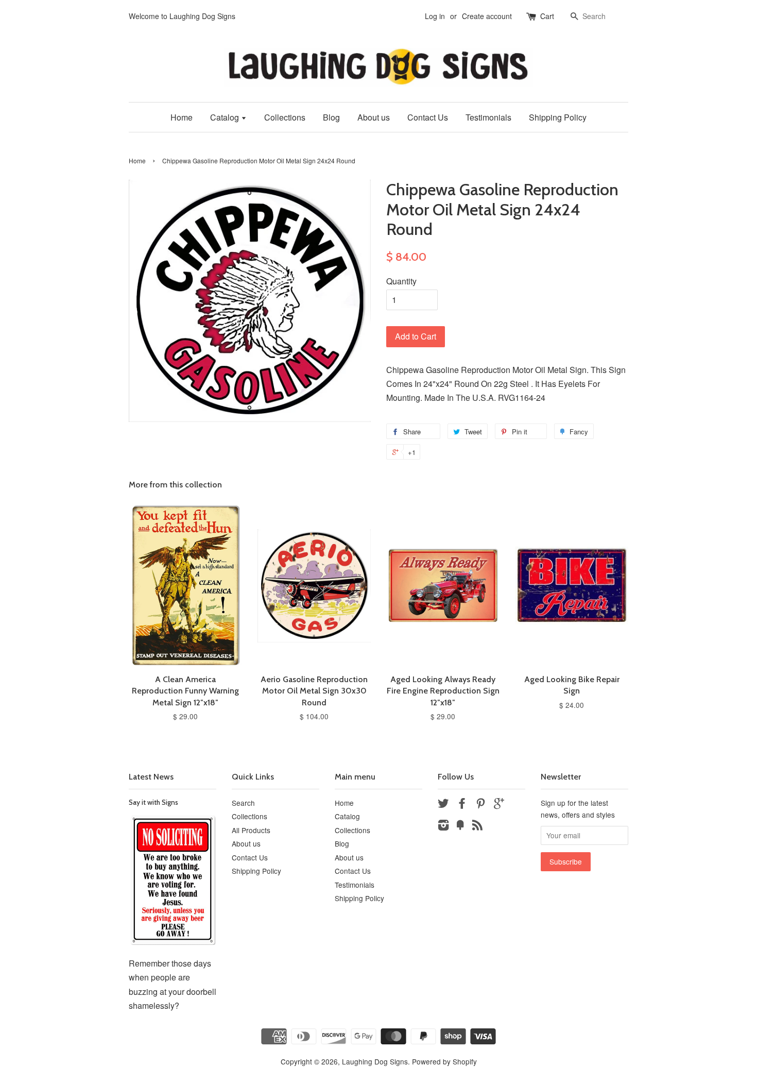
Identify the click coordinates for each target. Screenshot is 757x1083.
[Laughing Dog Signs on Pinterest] (480, 805)
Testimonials (488, 117)
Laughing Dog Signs (375, 1061)
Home (181, 117)
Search (243, 803)
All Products (251, 830)
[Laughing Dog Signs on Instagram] (443, 826)
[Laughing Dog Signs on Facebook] (462, 805)
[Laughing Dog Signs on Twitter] (443, 805)
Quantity (401, 281)
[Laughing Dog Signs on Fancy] (460, 826)
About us (373, 117)
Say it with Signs (153, 802)
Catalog (225, 117)
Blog (331, 117)
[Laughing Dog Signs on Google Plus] (499, 805)
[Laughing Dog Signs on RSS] (477, 826)
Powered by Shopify (444, 1061)
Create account (487, 16)
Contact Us (427, 117)
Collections (284, 117)
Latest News (151, 777)
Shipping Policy (558, 117)
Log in (435, 16)
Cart (547, 16)
